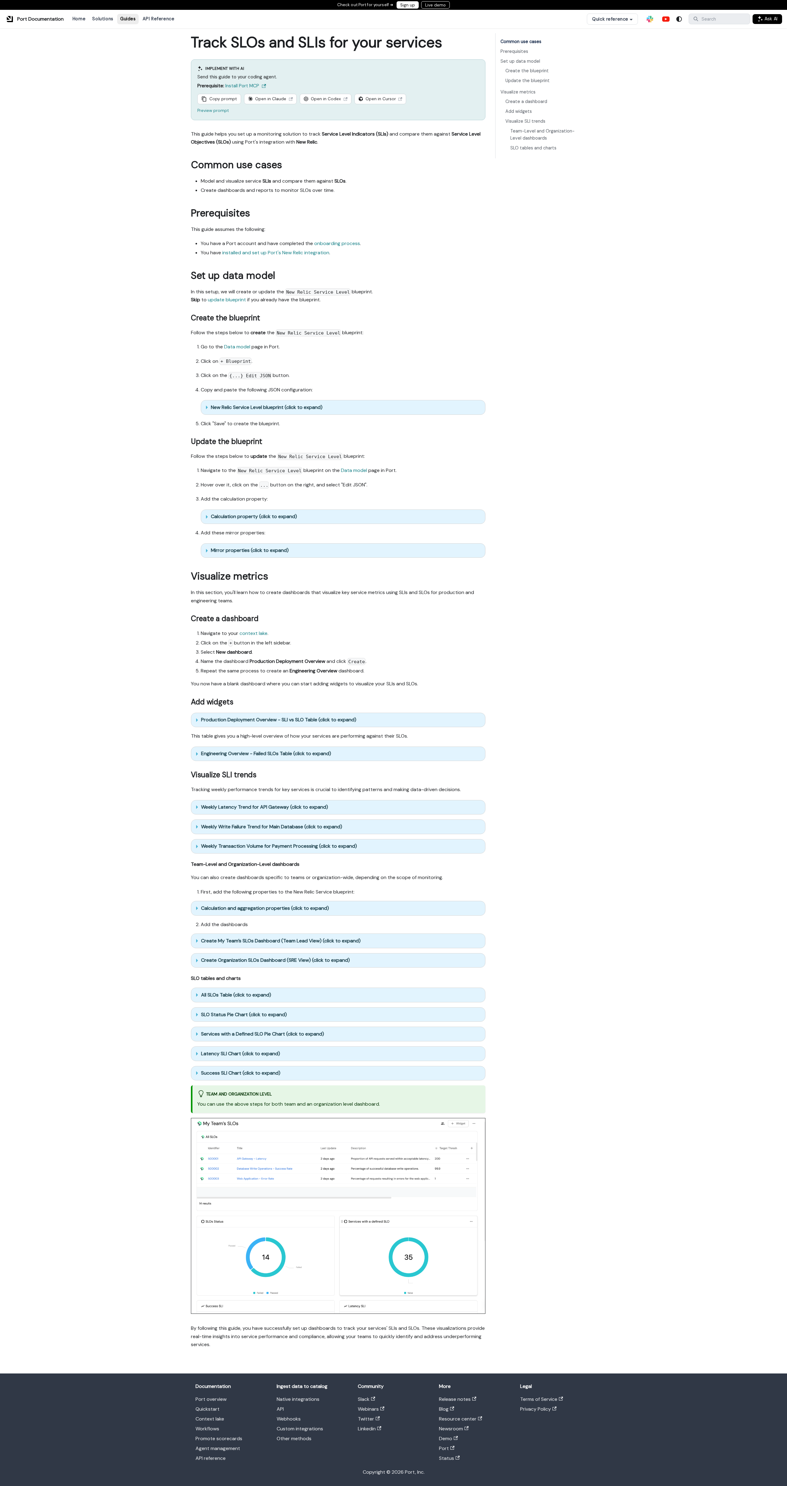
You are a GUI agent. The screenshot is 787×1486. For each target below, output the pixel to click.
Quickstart (207, 1409)
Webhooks (289, 1419)
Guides (128, 19)
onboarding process (337, 243)
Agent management (218, 1448)
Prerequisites (514, 51)
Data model (237, 346)
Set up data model (520, 61)
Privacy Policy (535, 1409)
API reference (211, 1458)
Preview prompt (213, 110)
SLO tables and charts (533, 148)
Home (79, 19)
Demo (445, 1438)
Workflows (207, 1428)
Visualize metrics (518, 92)
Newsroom (451, 1428)
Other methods (294, 1438)
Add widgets (518, 111)
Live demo (435, 5)
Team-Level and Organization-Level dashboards (542, 134)
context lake (253, 633)
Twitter (366, 1419)
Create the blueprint (527, 70)
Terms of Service (538, 1399)
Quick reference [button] (610, 19)
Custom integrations (300, 1428)
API (280, 1409)
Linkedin (367, 1428)
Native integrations (298, 1399)
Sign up (407, 5)
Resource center (458, 1419)
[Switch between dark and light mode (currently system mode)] (679, 19)
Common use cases (520, 41)
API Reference (159, 19)
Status (446, 1458)
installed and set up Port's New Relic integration (275, 252)
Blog (444, 1409)
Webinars (368, 1409)
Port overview (211, 1399)
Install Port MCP (242, 86)
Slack (364, 1399)
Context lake (210, 1419)
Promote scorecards (219, 1438)
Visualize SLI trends (525, 121)
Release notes (455, 1399)
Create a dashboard (526, 101)
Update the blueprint (527, 80)
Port (444, 1448)
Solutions (102, 19)
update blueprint (227, 299)
